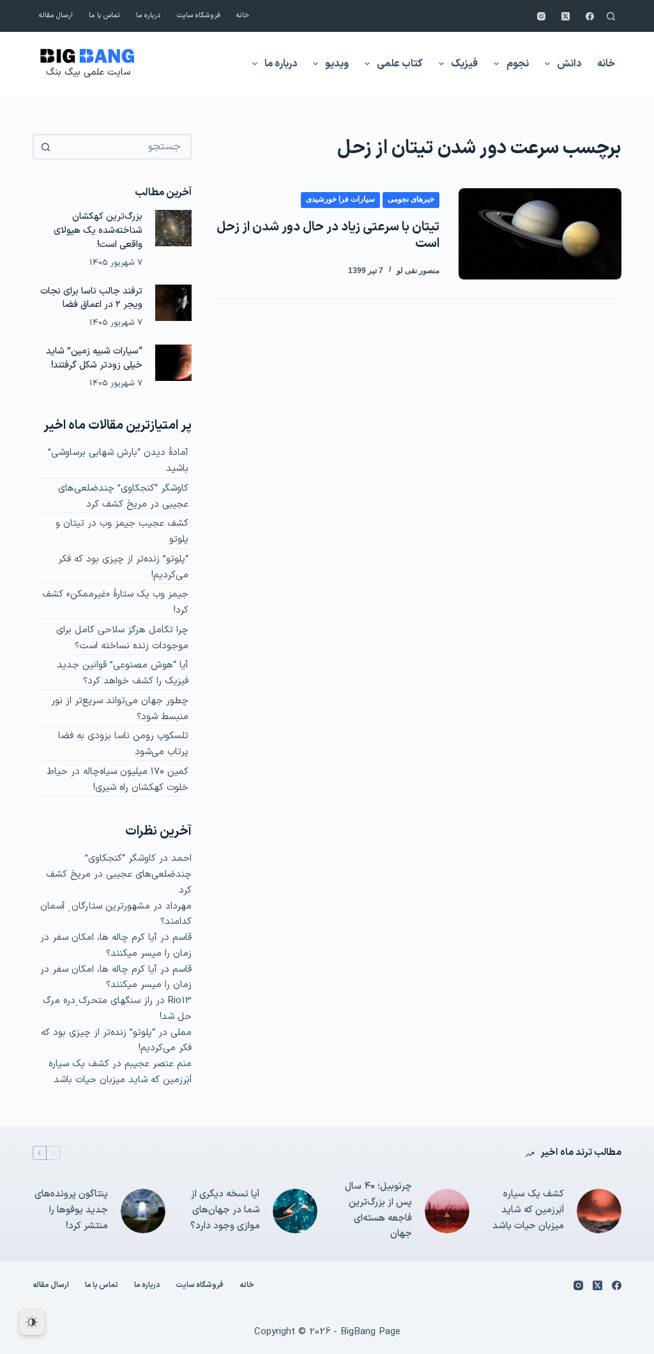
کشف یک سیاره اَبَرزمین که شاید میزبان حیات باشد (120, 1072)
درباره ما (148, 15)
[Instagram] (541, 16)
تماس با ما (104, 15)
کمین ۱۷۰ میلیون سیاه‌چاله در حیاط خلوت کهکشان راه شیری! (117, 779)
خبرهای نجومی (411, 199)
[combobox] (123, 147)
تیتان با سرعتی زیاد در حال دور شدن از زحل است (328, 235)
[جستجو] (611, 16)
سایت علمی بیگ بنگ (88, 72)
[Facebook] (590, 16)
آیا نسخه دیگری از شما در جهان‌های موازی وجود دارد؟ (225, 1210)
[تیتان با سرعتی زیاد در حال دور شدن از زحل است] (540, 233)
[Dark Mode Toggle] (32, 1322)
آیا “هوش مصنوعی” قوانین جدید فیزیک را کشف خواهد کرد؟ (122, 673)
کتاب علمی (400, 63)
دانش (569, 63)
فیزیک (464, 63)
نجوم (517, 63)
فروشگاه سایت (198, 15)
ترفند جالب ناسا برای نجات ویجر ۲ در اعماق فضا (91, 298)
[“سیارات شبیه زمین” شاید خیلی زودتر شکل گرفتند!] (173, 363)
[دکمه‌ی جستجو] (45, 146)
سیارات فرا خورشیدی (340, 199)
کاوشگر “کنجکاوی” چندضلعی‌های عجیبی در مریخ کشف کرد (123, 496)
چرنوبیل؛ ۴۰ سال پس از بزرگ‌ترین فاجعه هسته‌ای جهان (378, 1210)
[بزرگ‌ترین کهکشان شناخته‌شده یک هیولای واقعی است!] (173, 228)
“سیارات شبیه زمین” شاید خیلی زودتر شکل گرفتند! (94, 358)
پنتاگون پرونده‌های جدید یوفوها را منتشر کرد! (71, 1210)
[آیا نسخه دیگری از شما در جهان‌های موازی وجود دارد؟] (295, 1211)
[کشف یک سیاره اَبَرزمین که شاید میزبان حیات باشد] (599, 1211)
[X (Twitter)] (565, 16)
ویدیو (337, 63)
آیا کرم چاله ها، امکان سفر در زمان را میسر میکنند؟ (116, 945)
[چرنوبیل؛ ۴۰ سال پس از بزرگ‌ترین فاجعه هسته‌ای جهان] (447, 1211)
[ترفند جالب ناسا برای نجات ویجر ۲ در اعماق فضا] (173, 303)
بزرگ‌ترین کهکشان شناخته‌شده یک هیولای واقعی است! (98, 230)
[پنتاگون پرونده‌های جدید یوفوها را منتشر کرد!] (143, 1211)
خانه (242, 15)
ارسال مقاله (56, 15)
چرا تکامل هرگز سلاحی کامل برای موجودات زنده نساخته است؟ (122, 638)
